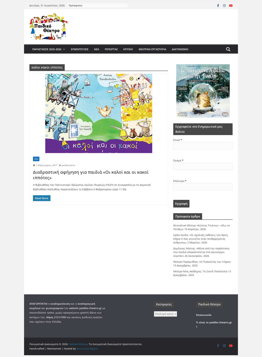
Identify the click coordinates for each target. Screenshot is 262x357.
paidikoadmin (68, 165)
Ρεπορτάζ (111, 49)
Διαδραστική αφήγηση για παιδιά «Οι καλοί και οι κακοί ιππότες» (91, 174)
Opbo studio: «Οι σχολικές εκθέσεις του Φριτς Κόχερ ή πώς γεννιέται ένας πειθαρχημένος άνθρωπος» (200, 238)
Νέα (96, 49)
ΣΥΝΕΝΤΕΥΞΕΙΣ (79, 49)
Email (177, 140)
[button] (63, 49)
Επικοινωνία (203, 315)
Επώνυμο (179, 181)
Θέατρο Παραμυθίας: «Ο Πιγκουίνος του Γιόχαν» (202, 261)
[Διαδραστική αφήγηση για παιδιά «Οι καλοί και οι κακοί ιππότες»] (98, 113)
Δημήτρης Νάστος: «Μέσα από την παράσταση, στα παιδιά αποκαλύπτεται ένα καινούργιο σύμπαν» (201, 252)
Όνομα (178, 160)
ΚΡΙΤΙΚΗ (128, 49)
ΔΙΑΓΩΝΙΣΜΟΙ (180, 49)
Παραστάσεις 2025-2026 (46, 49)
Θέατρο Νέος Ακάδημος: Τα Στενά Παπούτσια (200, 271)
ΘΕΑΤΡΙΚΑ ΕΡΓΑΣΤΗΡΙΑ (152, 49)
